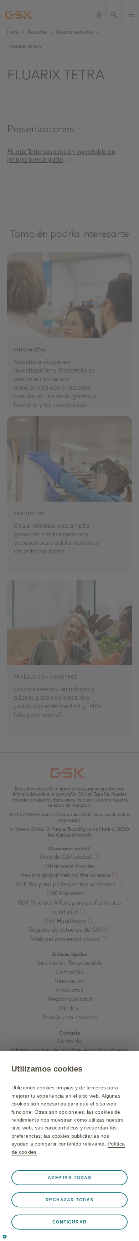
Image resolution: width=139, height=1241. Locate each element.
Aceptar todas (70, 1177)
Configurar (69, 1222)
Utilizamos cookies (47, 1068)
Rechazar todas (70, 1199)
